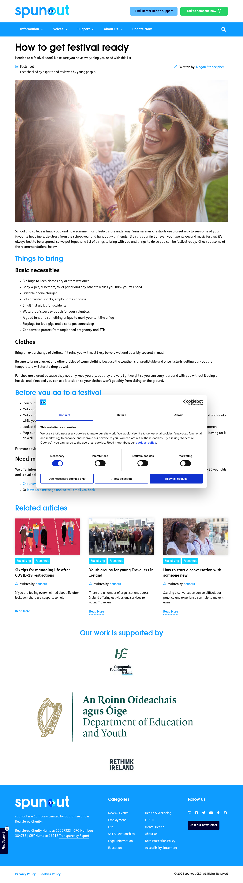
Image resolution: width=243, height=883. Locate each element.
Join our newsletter (203, 825)
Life (110, 827)
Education (115, 848)
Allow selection (121, 478)
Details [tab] (121, 415)
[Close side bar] (7, 828)
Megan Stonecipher (210, 67)
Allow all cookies (176, 478)
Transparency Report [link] (74, 836)
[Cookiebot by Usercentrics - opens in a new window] (186, 402)
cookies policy (146, 442)
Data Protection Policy (160, 841)
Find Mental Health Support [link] (154, 11)
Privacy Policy (25, 874)
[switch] (100, 463)
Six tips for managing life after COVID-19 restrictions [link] (42, 573)
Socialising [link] (24, 561)
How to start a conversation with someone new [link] (192, 573)
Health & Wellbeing (158, 813)
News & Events (118, 813)
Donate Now (142, 29)
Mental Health (154, 827)
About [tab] (178, 415)
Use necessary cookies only (67, 478)
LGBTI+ (150, 820)
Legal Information (120, 841)
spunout (41, 584)
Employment (117, 820)
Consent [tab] (64, 415)
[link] (42, 802)
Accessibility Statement (161, 848)
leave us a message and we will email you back (61, 490)
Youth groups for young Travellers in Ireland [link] (121, 573)
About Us (111, 29)
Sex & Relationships (121, 834)
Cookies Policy (50, 874)
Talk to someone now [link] (201, 11)
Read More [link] (22, 611)
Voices (58, 29)
